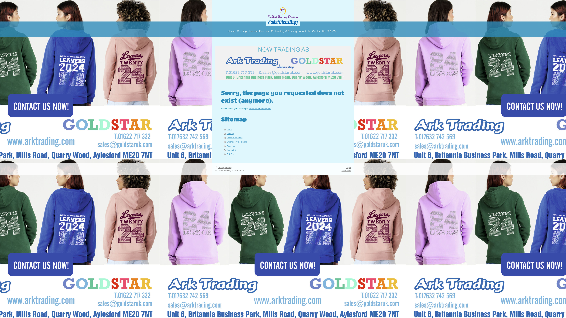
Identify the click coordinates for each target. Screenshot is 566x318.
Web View (346, 170)
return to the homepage (260, 108)
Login (348, 167)
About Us (231, 146)
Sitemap (228, 167)
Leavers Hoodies (234, 137)
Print (220, 167)
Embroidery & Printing (237, 142)
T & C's (230, 154)
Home (229, 129)
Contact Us (232, 150)
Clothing (230, 133)
